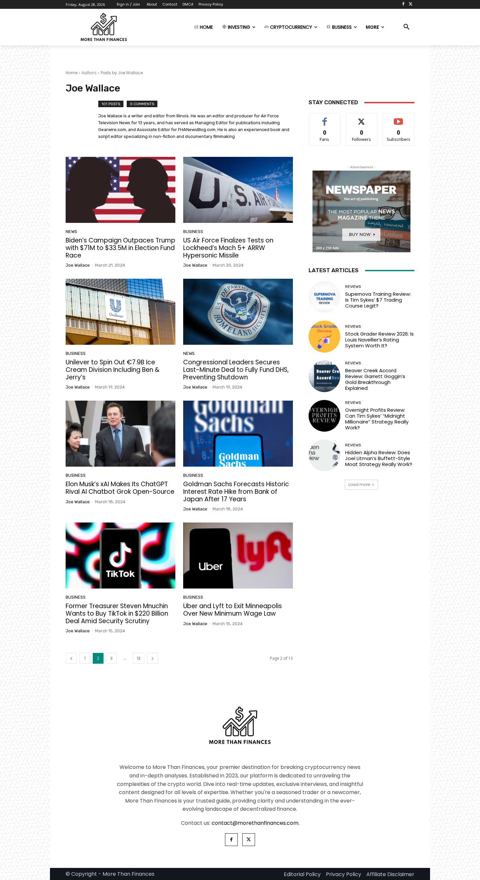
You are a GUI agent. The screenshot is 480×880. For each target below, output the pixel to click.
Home (71, 72)
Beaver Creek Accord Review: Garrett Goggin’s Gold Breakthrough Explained (375, 379)
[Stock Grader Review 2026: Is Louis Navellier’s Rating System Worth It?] (324, 336)
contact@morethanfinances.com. (255, 823)
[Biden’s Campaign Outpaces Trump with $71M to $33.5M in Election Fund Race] (120, 190)
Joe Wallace (78, 265)
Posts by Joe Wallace (122, 72)
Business (193, 231)
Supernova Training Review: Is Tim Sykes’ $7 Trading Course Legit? (378, 300)
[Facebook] (403, 4)
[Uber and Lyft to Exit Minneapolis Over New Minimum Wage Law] (238, 556)
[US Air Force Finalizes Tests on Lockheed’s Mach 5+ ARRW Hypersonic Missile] (238, 190)
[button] (406, 27)
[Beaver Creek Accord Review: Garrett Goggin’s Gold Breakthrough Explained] (324, 376)
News (71, 231)
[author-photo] (82, 121)
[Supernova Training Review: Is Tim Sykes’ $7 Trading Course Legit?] (324, 297)
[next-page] (152, 658)
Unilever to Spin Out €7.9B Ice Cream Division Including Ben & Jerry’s (112, 370)
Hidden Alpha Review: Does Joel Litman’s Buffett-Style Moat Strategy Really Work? (378, 458)
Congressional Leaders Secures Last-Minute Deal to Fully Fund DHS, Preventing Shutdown (236, 370)
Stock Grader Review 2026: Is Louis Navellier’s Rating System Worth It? (379, 339)
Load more (359, 484)
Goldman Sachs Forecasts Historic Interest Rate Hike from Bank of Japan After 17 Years (236, 492)
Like (324, 118)
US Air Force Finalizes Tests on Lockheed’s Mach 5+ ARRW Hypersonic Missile (228, 248)
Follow (361, 118)
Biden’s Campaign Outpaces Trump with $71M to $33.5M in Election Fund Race (120, 248)
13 (138, 658)
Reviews (353, 287)
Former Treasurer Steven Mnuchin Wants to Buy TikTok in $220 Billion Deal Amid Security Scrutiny (117, 613)
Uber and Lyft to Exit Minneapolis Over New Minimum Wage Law (232, 610)
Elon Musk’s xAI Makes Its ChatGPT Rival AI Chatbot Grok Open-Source (120, 488)
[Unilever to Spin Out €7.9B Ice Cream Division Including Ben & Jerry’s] (120, 312)
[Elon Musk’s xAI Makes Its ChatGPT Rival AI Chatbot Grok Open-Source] (120, 434)
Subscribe (398, 118)
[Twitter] (410, 4)
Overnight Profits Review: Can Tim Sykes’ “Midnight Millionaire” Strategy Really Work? (376, 419)
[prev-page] (71, 658)
